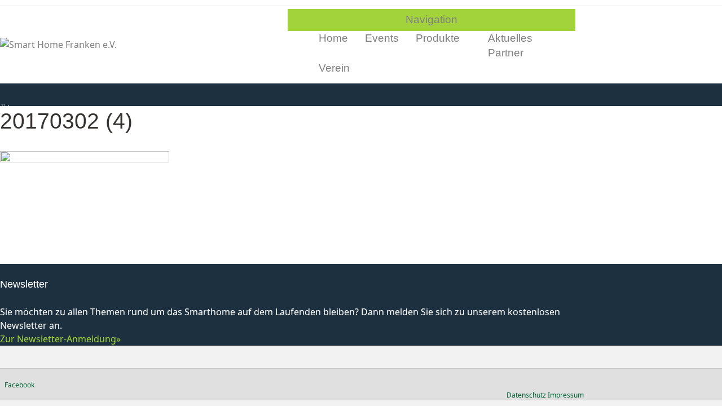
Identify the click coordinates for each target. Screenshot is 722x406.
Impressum (566, 395)
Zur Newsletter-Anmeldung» (60, 339)
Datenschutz (526, 395)
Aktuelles (510, 38)
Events (382, 38)
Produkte (438, 38)
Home (333, 38)
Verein (334, 68)
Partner (505, 53)
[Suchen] (571, 53)
